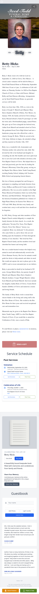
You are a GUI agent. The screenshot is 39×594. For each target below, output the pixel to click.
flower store (16, 331)
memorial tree (24, 329)
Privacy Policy (14, 586)
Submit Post (19, 515)
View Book (9, 458)
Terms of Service (24, 586)
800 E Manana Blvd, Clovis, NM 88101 (18, 373)
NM (8, 393)
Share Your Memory (12, 484)
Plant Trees (27, 377)
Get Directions (11, 377)
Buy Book (19, 458)
